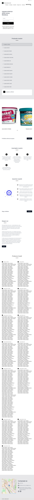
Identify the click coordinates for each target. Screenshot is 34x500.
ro (28, 0)
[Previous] (3, 116)
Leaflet (11, 493)
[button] (9, 485)
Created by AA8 (6, 498)
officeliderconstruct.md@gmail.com (25, 485)
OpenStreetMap (14, 493)
